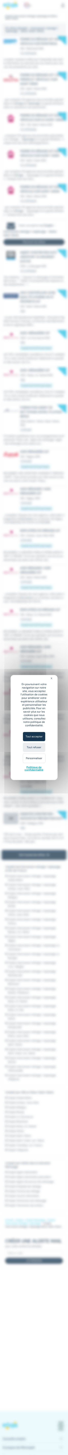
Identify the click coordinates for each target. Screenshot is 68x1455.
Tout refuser (34, 747)
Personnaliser (34, 758)
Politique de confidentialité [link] (34, 768)
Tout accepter (34, 736)
